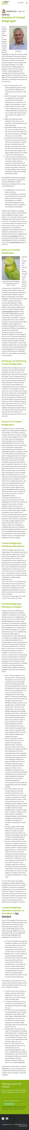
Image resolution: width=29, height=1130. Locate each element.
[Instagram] (3, 1118)
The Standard (14, 236)
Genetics (6, 14)
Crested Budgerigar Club (16, 242)
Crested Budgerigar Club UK (10, 311)
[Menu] (26, 2)
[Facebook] (7, 1118)
